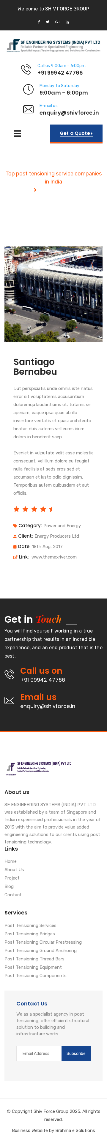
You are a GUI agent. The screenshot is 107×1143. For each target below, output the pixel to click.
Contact (13, 895)
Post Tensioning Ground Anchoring (40, 950)
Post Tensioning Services (30, 925)
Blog (9, 886)
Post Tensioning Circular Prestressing (43, 942)
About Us (14, 870)
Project (12, 878)
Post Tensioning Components (35, 976)
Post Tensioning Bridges (29, 934)
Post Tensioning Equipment (33, 967)
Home (10, 861)
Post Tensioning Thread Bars (34, 959)
